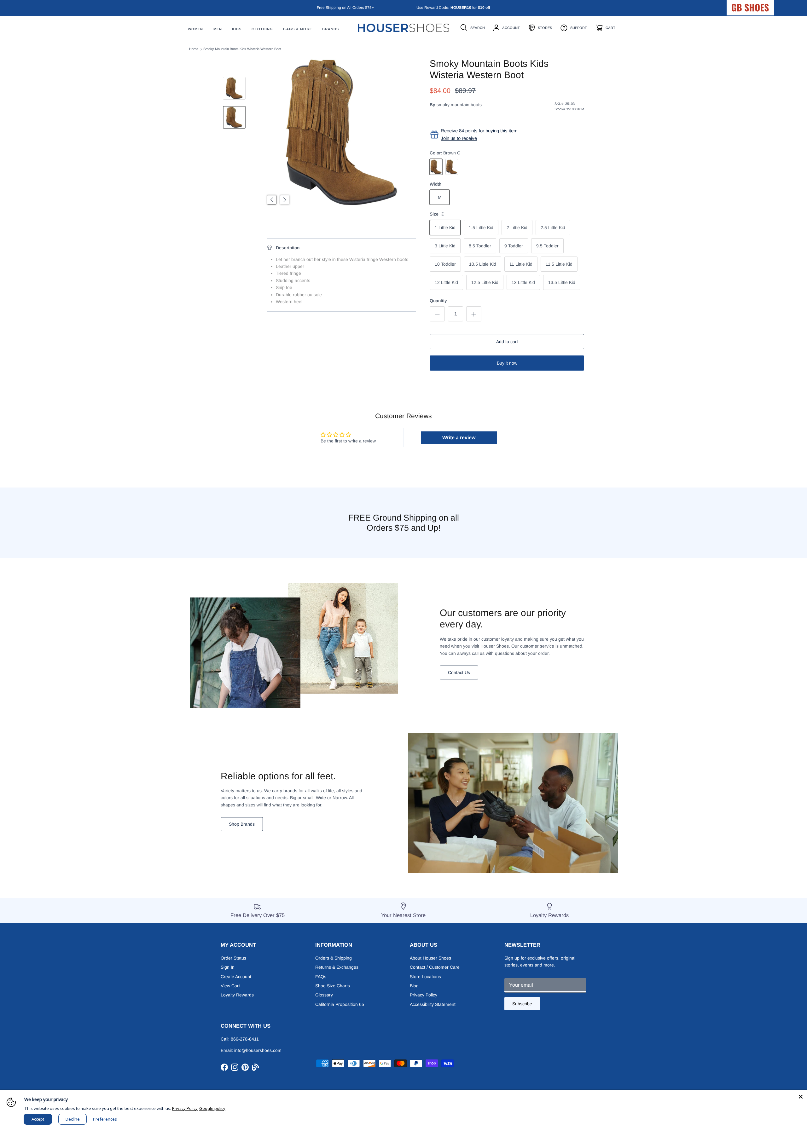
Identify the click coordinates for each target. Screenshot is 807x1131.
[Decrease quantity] (437, 313)
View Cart (230, 985)
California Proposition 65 (339, 1004)
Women (195, 29)
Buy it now (507, 363)
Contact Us (459, 672)
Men (217, 29)
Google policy (212, 1108)
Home (193, 49)
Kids (236, 29)
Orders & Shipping (333, 958)
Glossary (324, 994)
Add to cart (507, 341)
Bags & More (297, 29)
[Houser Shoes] (403, 28)
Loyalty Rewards (237, 994)
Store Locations (425, 976)
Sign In (228, 967)
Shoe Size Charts (332, 985)
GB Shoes (766, 5)
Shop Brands (242, 824)
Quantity (438, 300)
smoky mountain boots (459, 104)
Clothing (262, 29)
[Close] (801, 1096)
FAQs (320, 976)
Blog (414, 985)
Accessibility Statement (433, 1004)
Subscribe (522, 1003)
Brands (330, 29)
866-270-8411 (245, 1039)
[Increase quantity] (473, 313)
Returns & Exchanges (336, 967)
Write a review (458, 437)
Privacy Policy (423, 994)
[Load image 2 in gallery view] (341, 132)
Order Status (233, 958)
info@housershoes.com (258, 1050)
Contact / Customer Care (435, 967)
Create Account (236, 976)
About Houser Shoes (430, 958)
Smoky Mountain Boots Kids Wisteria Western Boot (242, 49)
